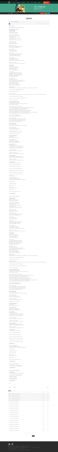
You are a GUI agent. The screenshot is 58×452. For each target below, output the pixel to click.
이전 (6, 8)
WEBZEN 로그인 (42, 13)
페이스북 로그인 (47, 13)
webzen (10, 0)
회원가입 (47, 0)
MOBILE (16, 0)
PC (13, 0)
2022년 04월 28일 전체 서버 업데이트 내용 (14, 424)
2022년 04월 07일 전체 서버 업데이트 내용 (14, 430)
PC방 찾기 (17, 13)
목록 (47, 387)
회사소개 (21, 446)
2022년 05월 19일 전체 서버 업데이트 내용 (14, 418)
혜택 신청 (14, 13)
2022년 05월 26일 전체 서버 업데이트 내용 (14, 416)
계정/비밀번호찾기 (37, 13)
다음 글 (14, 387)
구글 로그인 (49, 13)
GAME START (46, 2)
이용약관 (9, 446)
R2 (9, 2)
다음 (51, 8)
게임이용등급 (26, 446)
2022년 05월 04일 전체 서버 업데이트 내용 (14, 422)
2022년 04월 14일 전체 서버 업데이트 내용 (14, 428)
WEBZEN (9, 444)
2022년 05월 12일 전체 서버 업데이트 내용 (14, 420)
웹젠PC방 (23, 446)
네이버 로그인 (46, 13)
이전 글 (10, 387)
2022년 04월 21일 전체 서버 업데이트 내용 (14, 426)
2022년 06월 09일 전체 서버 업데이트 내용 (14, 412)
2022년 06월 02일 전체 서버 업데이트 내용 (14, 414)
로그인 (49, 0)
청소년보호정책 (17, 446)
